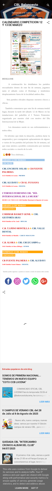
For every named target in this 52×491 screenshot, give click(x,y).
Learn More (21, 488)
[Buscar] (48, 5)
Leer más (44, 402)
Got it (34, 488)
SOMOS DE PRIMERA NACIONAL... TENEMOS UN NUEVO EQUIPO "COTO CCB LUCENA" (21, 379)
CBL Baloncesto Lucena (26, 6)
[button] (48, 23)
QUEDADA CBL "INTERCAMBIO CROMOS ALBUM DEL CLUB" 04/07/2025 (19, 445)
